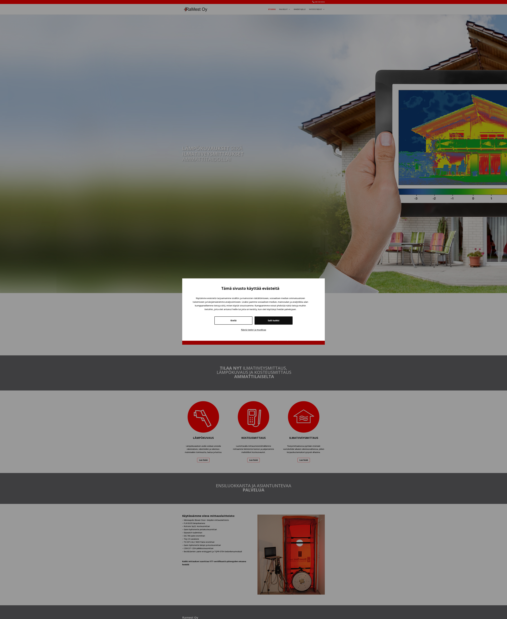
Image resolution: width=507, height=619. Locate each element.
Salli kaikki (273, 320)
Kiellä (233, 320)
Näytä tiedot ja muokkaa (253, 329)
